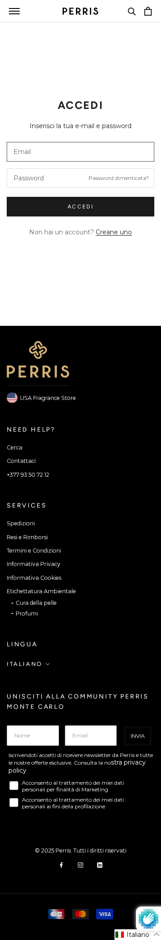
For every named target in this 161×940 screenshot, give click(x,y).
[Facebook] (61, 864)
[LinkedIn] (99, 864)
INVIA (138, 735)
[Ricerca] (132, 11)
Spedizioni (21, 523)
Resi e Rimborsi (27, 537)
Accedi (80, 207)
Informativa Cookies (34, 577)
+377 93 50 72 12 (28, 474)
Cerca (14, 447)
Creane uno (114, 232)
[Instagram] (80, 864)
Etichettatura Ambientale (41, 591)
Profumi (27, 613)
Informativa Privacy (33, 564)
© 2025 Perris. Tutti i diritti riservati (81, 850)
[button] (137, 934)
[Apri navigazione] (14, 11)
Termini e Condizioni (34, 550)
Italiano (24, 664)
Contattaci (21, 461)
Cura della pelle (36, 602)
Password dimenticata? (119, 178)
